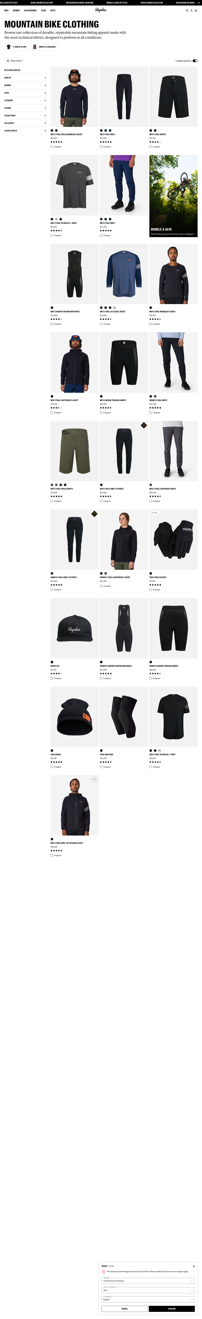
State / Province (110, 1287)
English (104, 1266)
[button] (25, 70)
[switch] (187, 60)
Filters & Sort (16, 61)
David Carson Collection (42, 3)
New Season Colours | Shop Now (80, 3)
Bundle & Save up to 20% (117, 3)
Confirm (171, 1309)
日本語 (111, 1266)
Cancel (124, 1309)
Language (108, 1296)
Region (107, 1278)
